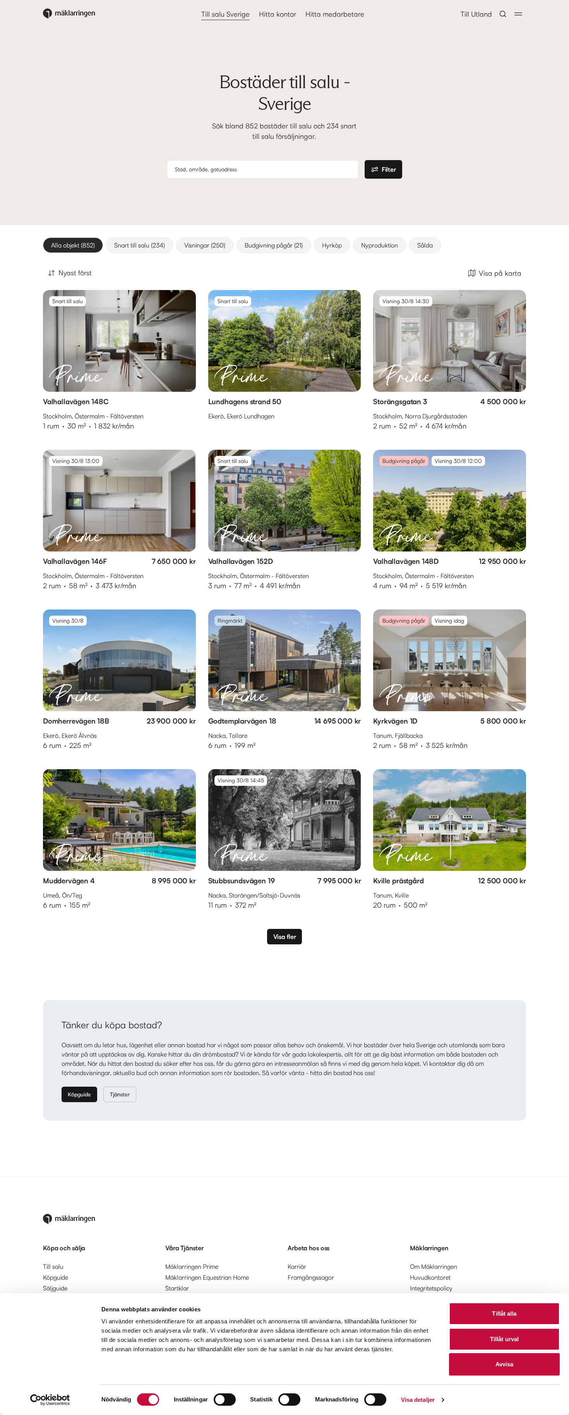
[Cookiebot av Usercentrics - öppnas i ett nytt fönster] (50, 1400)
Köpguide (79, 1094)
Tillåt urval (504, 1339)
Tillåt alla (504, 1313)
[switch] (225, 1399)
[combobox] (264, 169)
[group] (284, 245)
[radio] (73, 245)
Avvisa (504, 1364)
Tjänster (120, 1094)
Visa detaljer (418, 1399)
